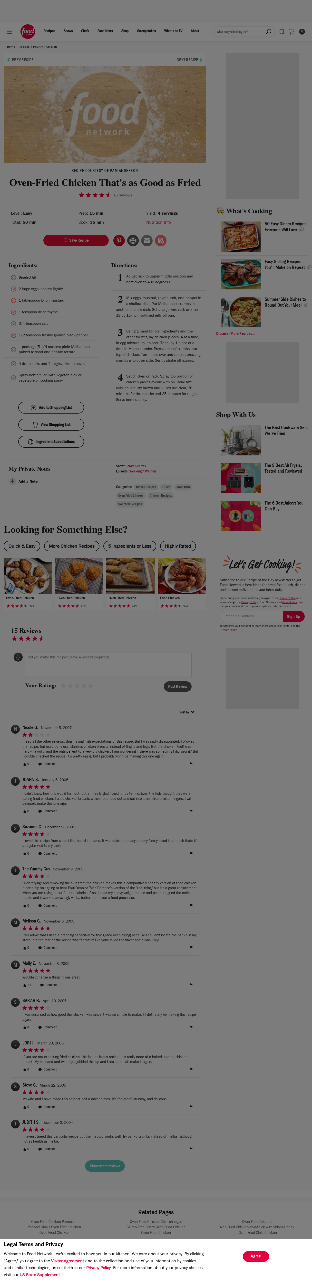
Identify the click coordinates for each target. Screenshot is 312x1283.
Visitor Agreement (67, 1261)
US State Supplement (40, 1275)
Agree (256, 1257)
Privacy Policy (98, 1268)
